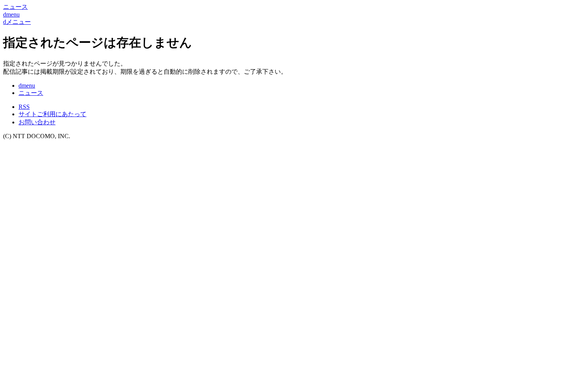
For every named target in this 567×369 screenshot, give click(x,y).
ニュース (31, 93)
